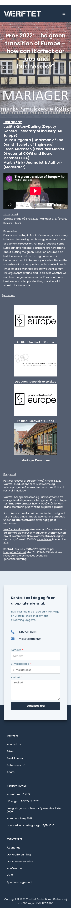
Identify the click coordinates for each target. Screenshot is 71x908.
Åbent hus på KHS (18, 794)
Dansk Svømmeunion (52, 532)
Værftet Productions (16, 484)
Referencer (14, 765)
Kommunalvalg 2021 (19, 818)
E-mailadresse (20, 664)
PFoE (40, 480)
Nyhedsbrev (44, 539)
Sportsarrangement (20, 882)
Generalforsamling (19, 854)
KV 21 (10, 875)
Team (10, 772)
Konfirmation (15, 868)
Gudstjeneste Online (20, 861)
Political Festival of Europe (35, 342)
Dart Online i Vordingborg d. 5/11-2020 (30, 825)
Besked (16, 677)
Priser (10, 751)
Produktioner (15, 758)
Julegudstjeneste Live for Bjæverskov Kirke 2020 (34, 809)
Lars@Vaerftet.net (14, 552)
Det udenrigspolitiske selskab (35, 382)
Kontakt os (14, 744)
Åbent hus (13, 847)
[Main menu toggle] (64, 13)
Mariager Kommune (36, 460)
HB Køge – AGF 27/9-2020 (23, 801)
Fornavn (16, 650)
